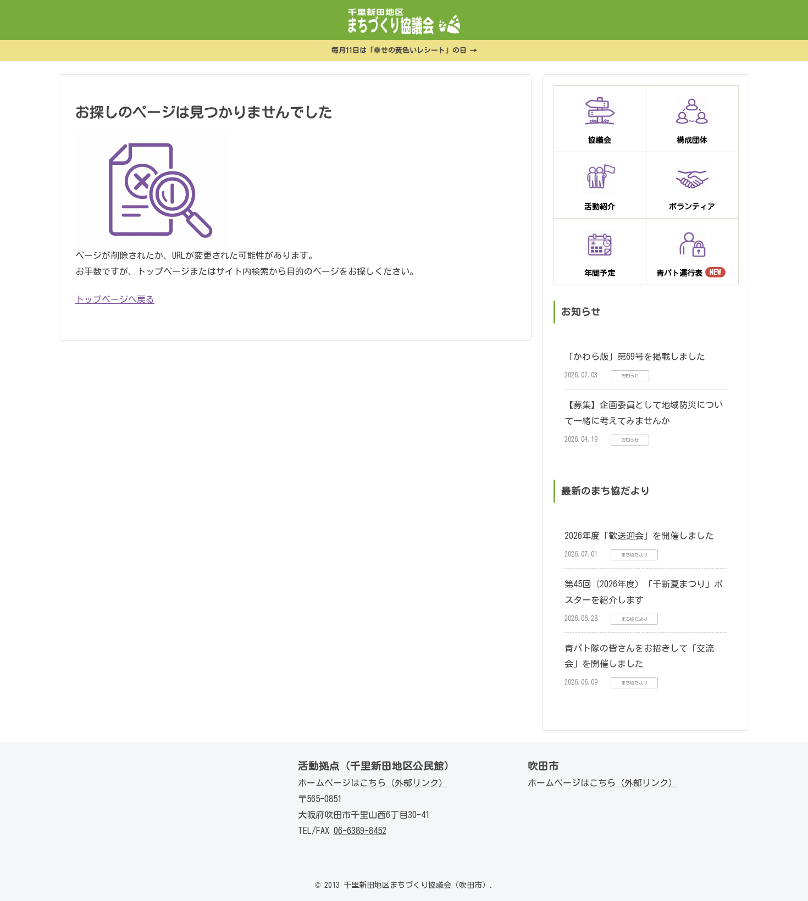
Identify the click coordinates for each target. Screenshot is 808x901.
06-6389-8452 (360, 830)
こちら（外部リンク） (403, 782)
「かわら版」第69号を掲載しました (635, 356)
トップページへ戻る (114, 299)
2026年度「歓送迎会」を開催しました (639, 535)
